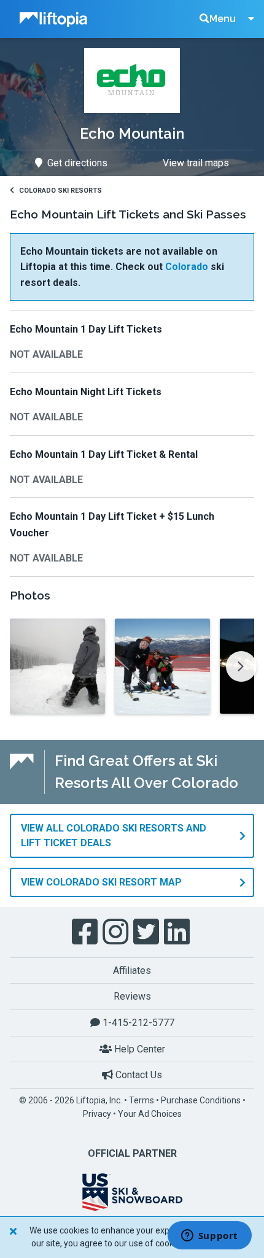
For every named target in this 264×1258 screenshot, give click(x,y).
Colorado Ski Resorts (60, 191)
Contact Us (137, 1075)
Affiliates (132, 970)
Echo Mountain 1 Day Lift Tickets (86, 329)
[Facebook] (86, 932)
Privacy (97, 1114)
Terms (141, 1100)
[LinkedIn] (178, 932)
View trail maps (196, 163)
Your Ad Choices (150, 1114)
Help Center (138, 1049)
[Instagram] (117, 932)
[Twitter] (147, 932)
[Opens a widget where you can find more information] (209, 1236)
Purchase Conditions (201, 1100)
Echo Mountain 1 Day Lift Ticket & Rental (104, 454)
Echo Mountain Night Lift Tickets (85, 392)
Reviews (132, 996)
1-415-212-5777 (137, 1022)
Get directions (77, 163)
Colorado (186, 266)
